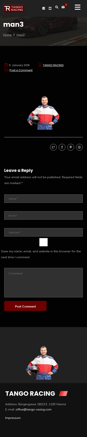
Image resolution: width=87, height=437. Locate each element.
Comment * (11, 264)
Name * (9, 191)
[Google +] (79, 147)
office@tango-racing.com (34, 409)
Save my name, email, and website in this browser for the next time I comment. (41, 254)
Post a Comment (21, 70)
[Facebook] (61, 147)
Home (7, 35)
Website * (10, 225)
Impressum (13, 418)
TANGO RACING (53, 65)
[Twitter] (53, 147)
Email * (8, 208)
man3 (20, 35)
